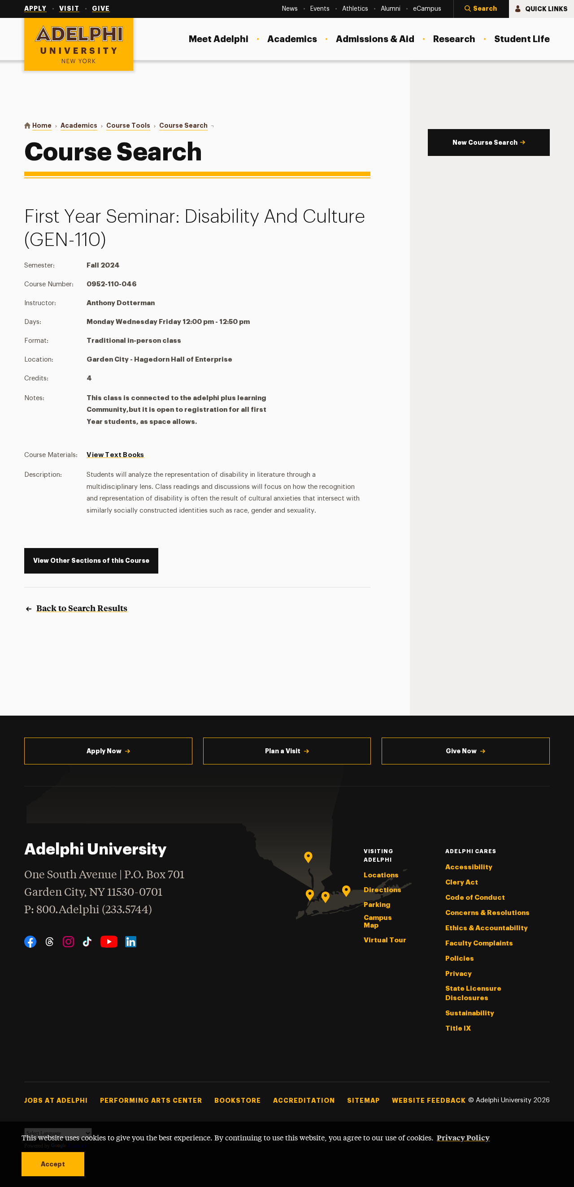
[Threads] (49, 941)
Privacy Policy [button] (463, 1137)
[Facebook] (30, 942)
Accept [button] (53, 1164)
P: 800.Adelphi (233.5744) (88, 910)
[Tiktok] (87, 941)
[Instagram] (68, 941)
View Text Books (115, 455)
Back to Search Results (81, 607)
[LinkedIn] (130, 941)
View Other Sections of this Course (91, 560)
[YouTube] (108, 942)
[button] (481, 9)
